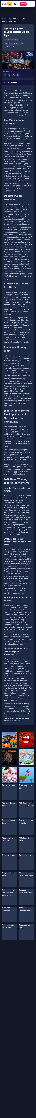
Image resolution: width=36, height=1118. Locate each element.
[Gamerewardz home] (4, 3)
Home (4, 19)
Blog (9, 19)
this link (17, 314)
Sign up (23, 3)
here (17, 190)
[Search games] (9, 4)
